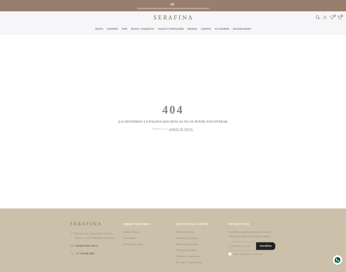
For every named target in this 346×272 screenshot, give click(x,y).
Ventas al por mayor (133, 244)
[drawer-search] (318, 17)
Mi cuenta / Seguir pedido (189, 262)
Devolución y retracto (187, 238)
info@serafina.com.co (87, 245)
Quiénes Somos (131, 232)
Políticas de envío (185, 232)
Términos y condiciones (188, 256)
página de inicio (181, 129)
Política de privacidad (187, 244)
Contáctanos (129, 238)
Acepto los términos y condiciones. (248, 254)
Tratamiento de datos (186, 250)
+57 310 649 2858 (85, 253)
